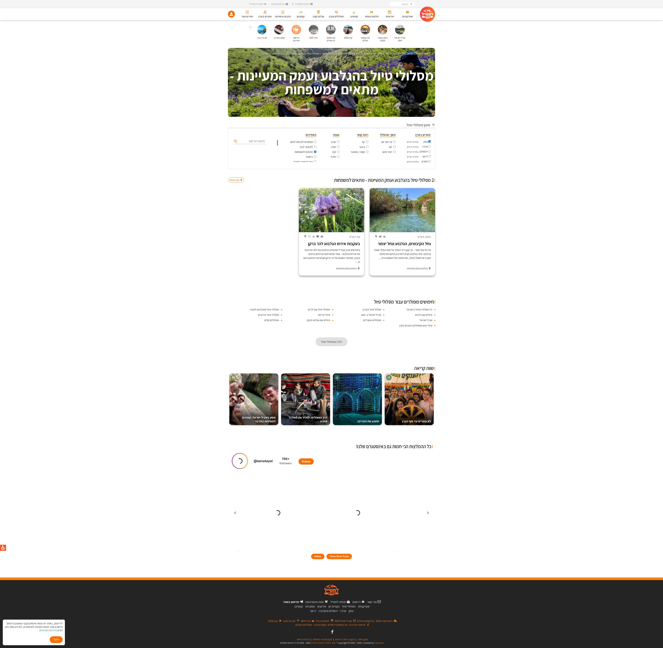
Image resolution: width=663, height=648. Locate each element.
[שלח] (235, 141)
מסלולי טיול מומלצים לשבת (264, 309)
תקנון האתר (362, 639)
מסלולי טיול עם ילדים (319, 309)
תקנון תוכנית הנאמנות (322, 639)
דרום (425, 156)
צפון (426, 141)
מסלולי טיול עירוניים (268, 315)
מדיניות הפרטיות (48, 630)
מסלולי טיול (348, 606)
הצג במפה (237, 173)
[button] (250, 28)
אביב (333, 142)
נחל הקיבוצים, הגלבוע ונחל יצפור (404, 243)
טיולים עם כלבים (423, 315)
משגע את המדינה (368, 421)
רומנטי (309, 157)
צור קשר (372, 602)
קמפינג (298, 606)
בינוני (362, 147)
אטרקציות (363, 606)
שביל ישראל (426, 320)
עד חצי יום (386, 142)
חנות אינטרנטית (314, 602)
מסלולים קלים (271, 320)
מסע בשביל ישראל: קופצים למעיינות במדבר (259, 419)
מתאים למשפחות (304, 152)
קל (363, 142)
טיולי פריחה (324, 315)
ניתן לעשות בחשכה (303, 162)
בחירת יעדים (413, 141)
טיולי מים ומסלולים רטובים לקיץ (415, 325)
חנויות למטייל (338, 602)
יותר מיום (387, 152)
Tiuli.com (379, 642)
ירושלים (424, 151)
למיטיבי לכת (306, 147)
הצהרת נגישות (303, 639)
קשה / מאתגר (357, 152)
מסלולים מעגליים (372, 320)
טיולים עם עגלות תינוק (318, 320)
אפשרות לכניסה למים (301, 142)
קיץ (334, 152)
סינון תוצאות (421, 173)
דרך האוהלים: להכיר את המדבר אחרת (308, 419)
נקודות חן (334, 606)
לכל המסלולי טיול (331, 342)
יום (390, 147)
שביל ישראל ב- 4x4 (371, 315)
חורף (333, 157)
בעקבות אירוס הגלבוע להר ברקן (334, 243)
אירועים (321, 606)
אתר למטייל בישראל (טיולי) (323, 642)
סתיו (333, 147)
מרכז (425, 146)
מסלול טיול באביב (371, 309)
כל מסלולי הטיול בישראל (419, 309)
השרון (425, 161)
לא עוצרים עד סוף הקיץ (416, 421)
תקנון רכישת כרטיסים (344, 639)
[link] (332, 632)
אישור (56, 639)
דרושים (356, 602)
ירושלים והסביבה (328, 611)
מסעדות (310, 606)
